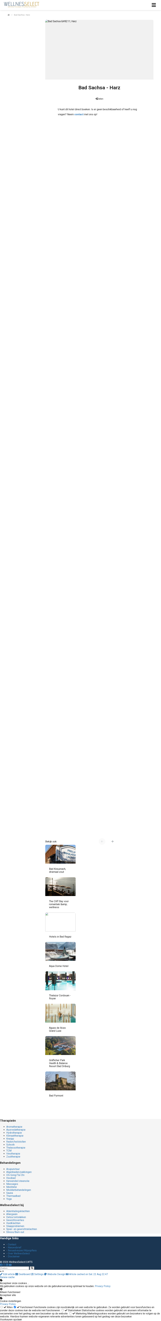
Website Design (56, 1274)
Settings (39, 1274)
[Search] (32, 1268)
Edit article (9, 1274)
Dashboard (24, 1274)
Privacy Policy (103, 1286)
